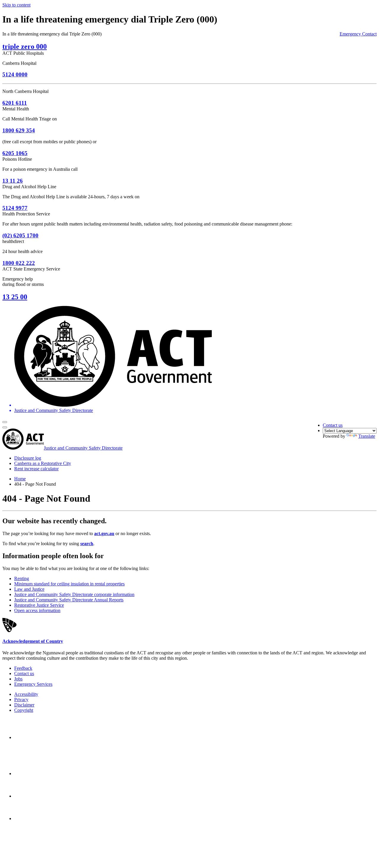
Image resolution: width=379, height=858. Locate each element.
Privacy (21, 699)
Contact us (333, 425)
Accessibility (26, 694)
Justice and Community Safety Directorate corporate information (74, 594)
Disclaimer (24, 704)
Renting (21, 578)
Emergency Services (33, 684)
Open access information (37, 610)
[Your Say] (47, 773)
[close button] (4, 427)
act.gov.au (104, 533)
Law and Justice (29, 589)
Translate (366, 436)
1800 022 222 (18, 263)
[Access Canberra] (35, 796)
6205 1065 (15, 153)
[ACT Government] (35, 818)
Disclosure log (27, 458)
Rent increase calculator (36, 468)
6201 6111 (14, 103)
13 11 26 (12, 181)
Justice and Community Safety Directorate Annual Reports (68, 599)
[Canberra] (35, 737)
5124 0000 (15, 74)
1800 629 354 (18, 130)
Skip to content (16, 4)
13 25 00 (14, 297)
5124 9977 (15, 208)
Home (20, 478)
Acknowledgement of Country (32, 641)
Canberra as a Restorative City (42, 463)
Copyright (23, 710)
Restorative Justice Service (39, 605)
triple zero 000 (24, 46)
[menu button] (4, 422)
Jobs (18, 678)
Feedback (23, 668)
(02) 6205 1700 (20, 235)
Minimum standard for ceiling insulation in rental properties (69, 583)
